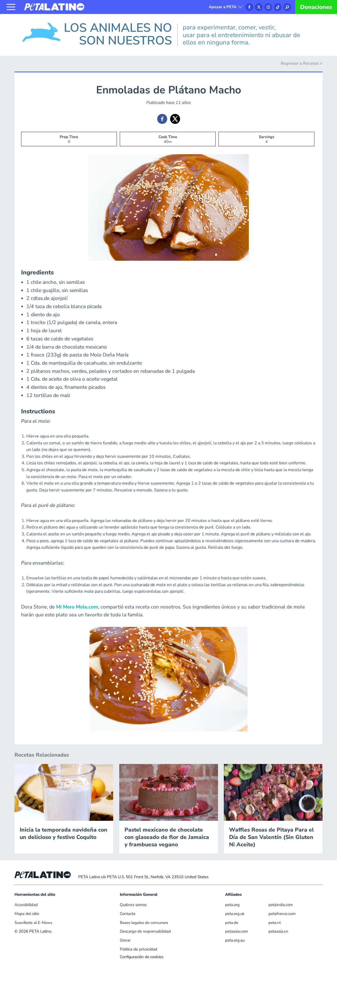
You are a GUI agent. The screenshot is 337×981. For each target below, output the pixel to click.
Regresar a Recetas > (302, 63)
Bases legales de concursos (144, 922)
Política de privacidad (138, 949)
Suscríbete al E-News (33, 922)
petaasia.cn (278, 931)
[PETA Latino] (54, 6)
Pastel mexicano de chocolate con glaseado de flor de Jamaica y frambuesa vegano (167, 837)
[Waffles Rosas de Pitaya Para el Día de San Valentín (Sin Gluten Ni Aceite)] (273, 792)
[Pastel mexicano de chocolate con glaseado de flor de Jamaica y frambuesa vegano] (168, 792)
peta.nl (275, 922)
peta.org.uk (235, 913)
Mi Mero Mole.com (77, 606)
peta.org (232, 904)
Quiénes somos (133, 904)
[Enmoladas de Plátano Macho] (162, 119)
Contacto (127, 913)
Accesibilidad (26, 904)
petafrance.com (282, 913)
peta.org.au (235, 940)
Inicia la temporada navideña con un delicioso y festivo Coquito (63, 833)
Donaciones (316, 7)
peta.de (231, 922)
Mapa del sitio (26, 913)
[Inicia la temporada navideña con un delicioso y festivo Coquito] (63, 792)
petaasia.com (236, 931)
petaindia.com (281, 904)
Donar (125, 940)
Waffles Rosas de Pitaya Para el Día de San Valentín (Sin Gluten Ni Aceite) (271, 837)
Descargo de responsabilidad (145, 931)
